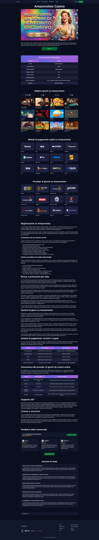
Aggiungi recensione (72, 434)
